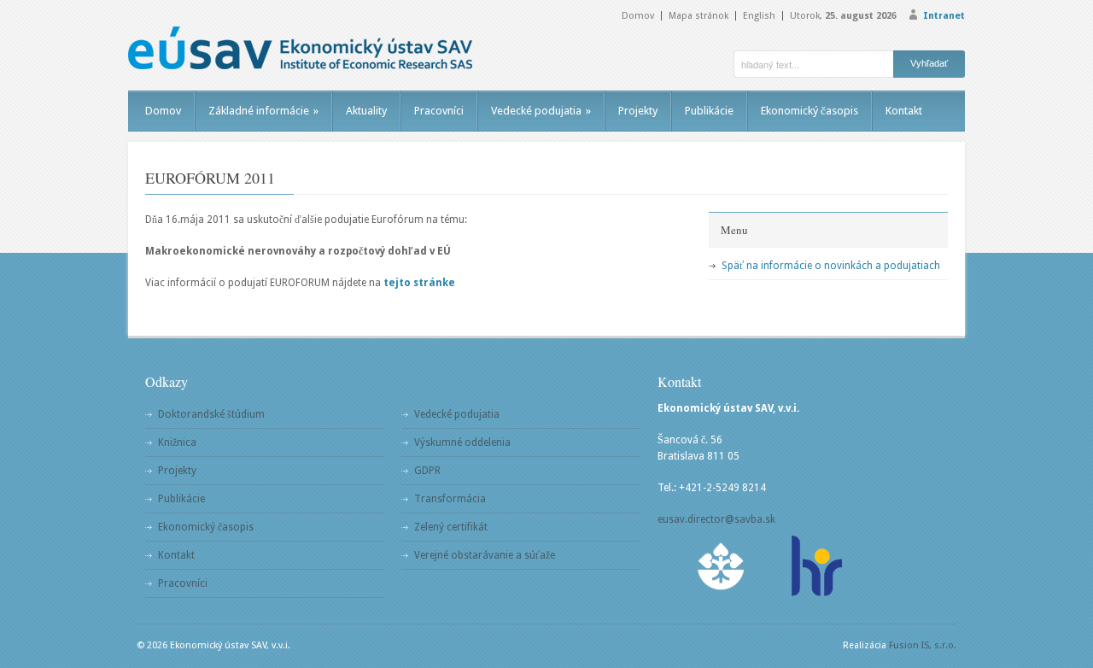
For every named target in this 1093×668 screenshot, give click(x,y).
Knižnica (177, 442)
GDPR (427, 471)
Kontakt (904, 110)
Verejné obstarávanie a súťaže (484, 555)
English (759, 16)
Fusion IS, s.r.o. (922, 645)
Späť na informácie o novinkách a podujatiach (831, 266)
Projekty (638, 110)
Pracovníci (439, 110)
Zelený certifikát (451, 527)
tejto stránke (419, 283)
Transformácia (450, 499)
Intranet (944, 15)
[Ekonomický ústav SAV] (300, 47)
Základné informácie (263, 110)
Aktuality (366, 110)
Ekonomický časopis (809, 110)
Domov (638, 16)
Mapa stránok (698, 16)
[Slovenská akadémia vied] (721, 566)
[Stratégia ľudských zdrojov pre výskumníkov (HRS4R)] (815, 566)
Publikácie (709, 110)
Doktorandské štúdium (211, 414)
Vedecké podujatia (541, 110)
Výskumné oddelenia (462, 442)
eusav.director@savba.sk (716, 519)
